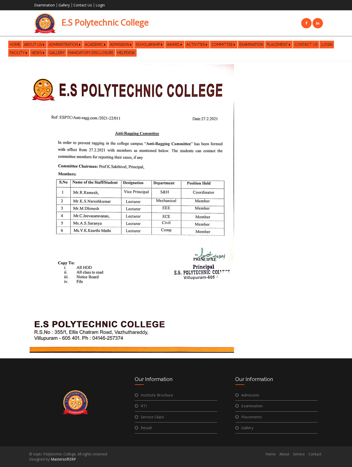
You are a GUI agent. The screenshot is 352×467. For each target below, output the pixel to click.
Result (146, 427)
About (284, 454)
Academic (94, 44)
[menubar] (176, 48)
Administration (63, 44)
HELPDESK (126, 53)
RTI (144, 405)
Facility (17, 53)
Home (15, 44)
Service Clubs (152, 416)
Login (100, 5)
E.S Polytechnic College (104, 22)
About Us (33, 44)
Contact (315, 454)
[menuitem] (15, 44)
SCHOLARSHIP (148, 44)
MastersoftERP (63, 459)
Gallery (64, 5)
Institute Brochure (157, 394)
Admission (119, 44)
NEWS (36, 53)
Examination (44, 5)
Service (299, 454)
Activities (195, 44)
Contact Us (82, 5)
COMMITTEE (222, 44)
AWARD (173, 44)
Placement (277, 44)
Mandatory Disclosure (90, 53)
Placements (251, 416)
